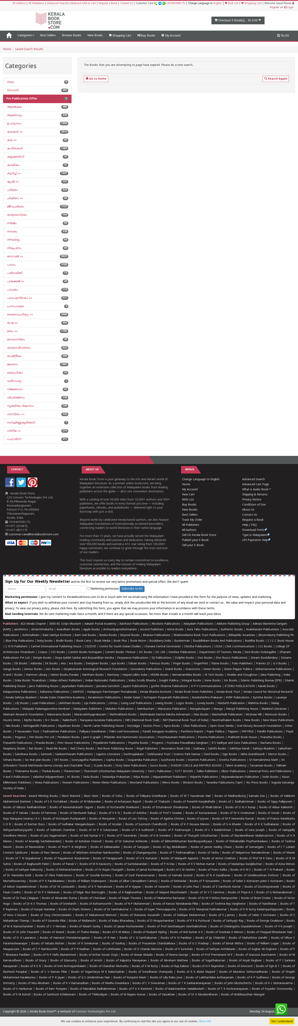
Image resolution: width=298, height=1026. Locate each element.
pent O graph (92, 737)
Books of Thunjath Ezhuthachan (196, 836)
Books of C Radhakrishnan (236, 802)
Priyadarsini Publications (109, 743)
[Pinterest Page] (33, 486)
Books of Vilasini (284, 853)
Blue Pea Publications (19, 641)
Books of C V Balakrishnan (213, 830)
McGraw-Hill (254, 714)
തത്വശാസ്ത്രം (16, 215)
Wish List (232, 3)
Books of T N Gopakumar (23, 858)
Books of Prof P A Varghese (67, 847)
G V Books (280, 663)
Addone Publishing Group (233, 624)
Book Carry (83, 641)
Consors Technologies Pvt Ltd (95, 1011)
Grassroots (192, 669)
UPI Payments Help (255, 540)
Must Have (91, 796)
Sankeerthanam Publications (74, 754)
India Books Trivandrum (30, 680)
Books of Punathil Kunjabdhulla (194, 802)
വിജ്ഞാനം (14, 389)
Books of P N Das (163, 864)
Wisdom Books (193, 782)
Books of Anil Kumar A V (86, 836)
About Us (248, 510)
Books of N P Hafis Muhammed (54, 955)
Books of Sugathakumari (208, 960)
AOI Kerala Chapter (33, 624)
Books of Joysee (198, 819)
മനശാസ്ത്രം (15, 339)
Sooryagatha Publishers (87, 760)
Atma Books (175, 629)
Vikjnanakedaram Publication (240, 777)
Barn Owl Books (85, 635)
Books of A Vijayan (128, 887)
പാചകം (12, 290)
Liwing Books (164, 703)
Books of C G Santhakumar (138, 938)
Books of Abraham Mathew (169, 960)
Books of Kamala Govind (175, 875)
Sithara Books (12, 760)
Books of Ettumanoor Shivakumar (165, 807)
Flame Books (220, 663)
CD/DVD (90, 646)
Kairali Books (266, 686)
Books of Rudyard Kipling (150, 932)
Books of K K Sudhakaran (262, 824)
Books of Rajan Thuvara (125, 898)
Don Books (204, 658)
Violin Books (270, 777)
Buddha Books (254, 641)
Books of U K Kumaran (141, 858)
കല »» (11, 140)
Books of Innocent (240, 966)
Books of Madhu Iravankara (110, 983)
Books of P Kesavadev (205, 881)
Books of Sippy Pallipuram (274, 802)
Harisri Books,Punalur (64, 675)
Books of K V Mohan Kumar (196, 864)
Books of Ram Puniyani (51, 989)
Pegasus (20, 737)
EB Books (20, 663)
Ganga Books (12, 669)
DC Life (160, 652)
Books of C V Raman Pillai (49, 972)
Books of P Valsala (15, 813)
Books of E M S (240, 870)
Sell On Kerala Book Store (199, 535)
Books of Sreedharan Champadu (151, 972)
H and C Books (13, 675)
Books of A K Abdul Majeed (196, 972)
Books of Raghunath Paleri (31, 864)
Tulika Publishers (207, 771)
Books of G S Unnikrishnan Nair (89, 977)
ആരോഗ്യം (14, 115)
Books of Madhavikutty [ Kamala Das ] (240, 796)
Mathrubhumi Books (123, 714)
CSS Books (58, 652)
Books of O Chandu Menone (143, 949)
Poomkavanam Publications (176, 737)
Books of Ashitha (134, 813)
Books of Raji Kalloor (175, 966)
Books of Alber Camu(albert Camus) (134, 881)
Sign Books (229, 754)
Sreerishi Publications (202, 760)
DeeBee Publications (182, 652)
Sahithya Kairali (239, 748)
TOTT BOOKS (184, 771)
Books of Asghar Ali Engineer (258, 949)
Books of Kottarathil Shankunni (118, 807)
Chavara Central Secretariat (162, 646)
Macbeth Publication (231, 703)
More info (205, 1021)
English (217, 3)
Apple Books (91, 629)
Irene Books (213, 680)
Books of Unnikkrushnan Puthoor (256, 875)
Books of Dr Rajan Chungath (104, 870)
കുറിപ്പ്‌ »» (13, 173)
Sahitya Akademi (264, 748)
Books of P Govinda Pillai (48, 921)
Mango (218, 709)
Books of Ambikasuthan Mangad (242, 994)
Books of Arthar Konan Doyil (98, 955)
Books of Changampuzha (140, 853)
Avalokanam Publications (262, 629)
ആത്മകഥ (14, 107)
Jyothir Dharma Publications (169, 686)
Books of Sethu (208, 853)
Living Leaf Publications (136, 703)
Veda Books (91, 777)
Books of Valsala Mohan (47, 943)
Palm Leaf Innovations (124, 731)
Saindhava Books (26, 754)
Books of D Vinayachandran (155, 921)
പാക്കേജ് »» (15, 281)
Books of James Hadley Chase (211, 847)
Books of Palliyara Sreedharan (146, 796)
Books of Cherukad (92, 898)
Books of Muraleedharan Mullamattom (247, 836)
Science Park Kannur (187, 754)
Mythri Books (33, 720)
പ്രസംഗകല (15, 306)
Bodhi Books (64, 641)
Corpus (42, 652)
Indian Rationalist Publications (105, 680)
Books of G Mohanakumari (274, 892)
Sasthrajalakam (133, 754)
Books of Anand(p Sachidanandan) (38, 841)
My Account (172, 35)
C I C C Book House (281, 641)
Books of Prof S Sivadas (166, 813)
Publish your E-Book (195, 540)
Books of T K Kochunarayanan (228, 989)
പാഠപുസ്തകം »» (19, 298)
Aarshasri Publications (133, 624)
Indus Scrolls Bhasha (142, 680)
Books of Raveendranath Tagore (71, 807)
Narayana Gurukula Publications (101, 720)
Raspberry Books (14, 748)
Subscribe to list (132, 589)
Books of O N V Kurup (240, 807)
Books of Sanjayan (136, 847)
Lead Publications (43, 703)
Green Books (212, 669)
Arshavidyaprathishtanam (120, 629)
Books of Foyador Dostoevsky (272, 989)
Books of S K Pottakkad (50, 802)
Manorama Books (59, 714)
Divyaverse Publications (132, 658)
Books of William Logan (263, 943)
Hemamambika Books (186, 675)
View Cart (188, 494)
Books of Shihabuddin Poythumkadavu (242, 841)
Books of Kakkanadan (105, 847)
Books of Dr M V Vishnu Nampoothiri (213, 898)
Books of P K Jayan (52, 977)
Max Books (201, 714)
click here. (67, 608)
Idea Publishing (270, 675)
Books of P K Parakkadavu (46, 881)
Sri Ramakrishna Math (263, 760)
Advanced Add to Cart (83, 3)
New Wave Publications (278, 720)
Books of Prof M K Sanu (255, 858)
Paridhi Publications (270, 731)
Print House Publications (73, 743)
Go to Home (97, 79)
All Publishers (36, 3)
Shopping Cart (253, 3)
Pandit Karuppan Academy (160, 731)
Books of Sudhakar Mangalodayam (71, 824)
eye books (118, 663)
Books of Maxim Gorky (85, 926)
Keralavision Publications (104, 697)
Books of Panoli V (64, 864)
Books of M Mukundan (85, 802)
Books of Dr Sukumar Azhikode (126, 841)
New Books (95, 35)
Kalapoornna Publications (20, 692)
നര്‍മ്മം (11, 223)
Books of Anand (53, 932)
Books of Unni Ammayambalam (65, 966)
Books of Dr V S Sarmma (207, 892)
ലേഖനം (12, 364)
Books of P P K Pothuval (193, 921)
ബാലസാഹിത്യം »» (19, 314)
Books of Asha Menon (280, 864)
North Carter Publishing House (104, 726)
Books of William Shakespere (87, 881)
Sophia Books (115, 760)
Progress (157, 743)
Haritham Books (93, 675)
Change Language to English (201, 479)
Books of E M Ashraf (16, 994)
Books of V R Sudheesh (138, 830)
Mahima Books (258, 703)
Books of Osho (112, 796)
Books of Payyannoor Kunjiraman (66, 858)
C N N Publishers (16, 646)
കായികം (13, 165)
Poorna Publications (211, 737)
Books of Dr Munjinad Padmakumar (203, 909)
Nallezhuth (69, 720)
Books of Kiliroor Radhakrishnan (24, 807)
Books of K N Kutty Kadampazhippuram (256, 909)
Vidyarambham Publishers (170, 777)
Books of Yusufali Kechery (93, 875)
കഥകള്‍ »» (14, 132)
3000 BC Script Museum (65, 624)
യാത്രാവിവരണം (18, 348)
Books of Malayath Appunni (179, 858)
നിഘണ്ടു (12, 240)
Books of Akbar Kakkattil (276, 807)
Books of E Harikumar (17, 989)
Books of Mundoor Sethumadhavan (243, 972)
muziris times (12, 720)
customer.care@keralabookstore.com (33, 534)
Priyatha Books (138, 743)
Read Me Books (56, 748)
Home (7, 49)
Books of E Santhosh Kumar (222, 887)
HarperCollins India (134, 675)
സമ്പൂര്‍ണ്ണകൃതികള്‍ (20, 422)
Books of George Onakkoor (265, 921)
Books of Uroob (268, 813)
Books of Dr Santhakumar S (112, 909)
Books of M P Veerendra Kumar (233, 819)
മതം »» (12, 331)
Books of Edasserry (63, 960)
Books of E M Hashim (180, 870)
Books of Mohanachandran (64, 870)
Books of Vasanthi (157, 887)
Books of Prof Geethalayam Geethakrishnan (177, 926)
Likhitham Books (69, 703)
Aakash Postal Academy (100, 624)
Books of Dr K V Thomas (30, 904)
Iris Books (230, 680)
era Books (76, 663)
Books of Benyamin (102, 819)
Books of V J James (222, 915)
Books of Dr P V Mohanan (42, 892)
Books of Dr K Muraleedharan (198, 994)
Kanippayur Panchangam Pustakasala (112, 692)
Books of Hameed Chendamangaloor (65, 938)
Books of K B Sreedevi (155, 836)
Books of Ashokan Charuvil (83, 841)
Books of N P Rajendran (208, 966)
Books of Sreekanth (63, 904)
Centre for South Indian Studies (120, 646)
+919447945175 (175, 3)
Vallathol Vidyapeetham (48, 777)
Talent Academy (235, 765)
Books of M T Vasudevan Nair (190, 796)
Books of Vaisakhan (162, 994)
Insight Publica (168, 680)
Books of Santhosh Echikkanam (55, 994)
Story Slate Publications (131, 765)
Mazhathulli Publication (227, 714)
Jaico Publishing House (43, 686)
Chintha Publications (197, 646)
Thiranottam (71, 771)
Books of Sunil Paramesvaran (135, 875)
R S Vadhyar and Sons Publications (234, 743)
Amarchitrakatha (42, 629)
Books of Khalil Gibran (207, 807)
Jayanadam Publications (77, 686)
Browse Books (71, 35)
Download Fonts (253, 530)
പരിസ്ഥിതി (14, 273)
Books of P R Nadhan (75, 949)
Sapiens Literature (108, 754)
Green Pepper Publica (238, 669)
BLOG (284, 35)
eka (63, 663)
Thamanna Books (26, 771)
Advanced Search (57, 3)
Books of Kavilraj (113, 943)
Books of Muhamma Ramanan (164, 898)
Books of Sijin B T (268, 966)
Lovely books (205, 703)
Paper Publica (215, 731)
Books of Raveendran (30, 847)
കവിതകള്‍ (14, 148)
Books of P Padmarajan (174, 830)
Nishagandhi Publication (39, 726)
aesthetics (21, 629)
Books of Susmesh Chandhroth (146, 824)
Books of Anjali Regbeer (245, 960)
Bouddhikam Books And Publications (217, 641)
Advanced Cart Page (255, 484)
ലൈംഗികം (14, 373)
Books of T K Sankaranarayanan (189, 983)
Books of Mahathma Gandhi (248, 938)
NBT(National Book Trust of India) (185, 720)
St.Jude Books (103, 765)
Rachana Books (270, 743)
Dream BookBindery (264, 658)
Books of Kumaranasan (201, 813)
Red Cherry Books (82, 748)
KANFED (78, 692)
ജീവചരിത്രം (15, 206)
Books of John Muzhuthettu (233, 983)
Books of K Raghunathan (125, 892)
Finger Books (181, 663)
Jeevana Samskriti (108, 686)
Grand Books (173, 669)
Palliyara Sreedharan (92, 731)
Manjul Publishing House (242, 709)
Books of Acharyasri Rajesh (123, 802)
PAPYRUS (248, 731)
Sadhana (199, 748)
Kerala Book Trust (228, 692)
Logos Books (185, 703)
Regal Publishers (147, 748)
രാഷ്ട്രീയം (14, 356)
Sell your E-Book (193, 545)
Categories (25, 35)
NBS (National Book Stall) (142, 720)
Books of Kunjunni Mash (130, 977)
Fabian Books (137, 663)
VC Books (73, 777)
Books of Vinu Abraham (34, 983)
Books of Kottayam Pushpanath (64, 819)
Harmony (113, 675)
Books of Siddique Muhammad (184, 915)
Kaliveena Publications (54, 692)
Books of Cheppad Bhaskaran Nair (270, 932)
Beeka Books (108, 635)
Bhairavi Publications (156, 635)
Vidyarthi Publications (204, 777)
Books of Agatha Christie (167, 819)
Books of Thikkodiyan (93, 994)
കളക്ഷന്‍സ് (15, 157)
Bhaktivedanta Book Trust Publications (199, 635)
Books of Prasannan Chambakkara (152, 943)
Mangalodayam (200, 709)
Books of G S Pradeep (194, 943)
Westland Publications (145, 782)
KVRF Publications (238, 697)
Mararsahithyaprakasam (90, 714)
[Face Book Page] (10, 486)
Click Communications (240, 646)
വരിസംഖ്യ (13, 381)
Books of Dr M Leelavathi (57, 887)
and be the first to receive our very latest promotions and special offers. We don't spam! (96, 581)
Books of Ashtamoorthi (95, 904)
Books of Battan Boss (29, 824)
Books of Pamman (44, 813)
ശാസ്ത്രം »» (15, 414)
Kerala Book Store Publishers (194, 692)
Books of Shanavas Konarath (140, 915)
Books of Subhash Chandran (55, 830)
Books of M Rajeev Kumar (128, 994)
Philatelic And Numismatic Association (129, 737)
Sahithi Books (217, 748)
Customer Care (160, 3)
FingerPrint (201, 663)
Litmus (113, 703)
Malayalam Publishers (87, 709)
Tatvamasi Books (261, 765)
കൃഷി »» (12, 182)
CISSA (218, 646)
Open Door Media (222, 726)
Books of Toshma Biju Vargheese (224, 904)
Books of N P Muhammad (132, 904)
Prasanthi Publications (17, 743)
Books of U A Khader (227, 824)
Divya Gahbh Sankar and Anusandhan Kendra (84, 658)
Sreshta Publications (232, 760)
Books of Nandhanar (263, 904)
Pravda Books (45, 743)
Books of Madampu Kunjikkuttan (240, 864)
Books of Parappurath (108, 858)
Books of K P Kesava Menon (190, 824)
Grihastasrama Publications (273, 669)
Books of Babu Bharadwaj (116, 921)
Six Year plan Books (38, 760)
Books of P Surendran (122, 836)
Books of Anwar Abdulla (137, 955)
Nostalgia (133, 726)
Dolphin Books (184, 658)
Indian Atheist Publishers (65, 680)
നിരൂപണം (14, 248)
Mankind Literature (274, 709)
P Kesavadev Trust (27, 731)
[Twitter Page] (21, 486)
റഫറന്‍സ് (13, 439)
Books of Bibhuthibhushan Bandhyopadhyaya (181, 841)
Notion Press (152, 726)
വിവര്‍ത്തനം (15, 398)
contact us (216, 603)
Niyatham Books (69, 726)
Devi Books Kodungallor (260, 652)
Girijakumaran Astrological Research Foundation (95, 669)
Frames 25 (263, 663)
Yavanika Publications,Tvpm (224, 782)
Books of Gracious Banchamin (256, 955)
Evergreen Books (97, 663)
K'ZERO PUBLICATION (240, 686)
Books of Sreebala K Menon (224, 932)
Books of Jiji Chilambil (210, 938)
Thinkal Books (51, 771)
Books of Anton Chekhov (219, 858)
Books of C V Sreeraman (148, 983)
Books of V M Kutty (145, 966)
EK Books (51, 663)
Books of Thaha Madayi (83, 932)
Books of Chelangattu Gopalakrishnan (235, 926)
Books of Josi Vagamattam (48, 836)
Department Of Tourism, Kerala (220, 652)
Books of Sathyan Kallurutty (24, 870)
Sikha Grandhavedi (252, 754)
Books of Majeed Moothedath (166, 892)
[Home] (9, 36)
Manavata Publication (172, 709)
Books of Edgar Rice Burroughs (84, 892)
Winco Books (171, 782)
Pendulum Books (68, 737)
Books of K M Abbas (116, 932)
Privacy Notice (251, 499)
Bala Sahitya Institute (57, 635)
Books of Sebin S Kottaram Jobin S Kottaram (253, 881)
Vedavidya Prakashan (116, 777)
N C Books (52, 720)
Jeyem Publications (135, 686)
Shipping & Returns (254, 494)
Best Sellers (48, 35)
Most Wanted (71, 796)
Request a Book (108, 3)
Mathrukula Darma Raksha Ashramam (165, 714)
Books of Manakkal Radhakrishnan (93, 989)
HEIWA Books (159, 675)
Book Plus (120, 641)
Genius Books (33, 669)
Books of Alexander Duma (59, 898)
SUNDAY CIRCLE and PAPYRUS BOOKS (196, 765)
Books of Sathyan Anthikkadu (215, 949)
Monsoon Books (276, 714)
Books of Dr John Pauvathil (21, 932)
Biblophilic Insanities (241, 635)
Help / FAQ (249, 525)
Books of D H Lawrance (19, 938)
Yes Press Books (257, 782)
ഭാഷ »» (12, 323)
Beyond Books (130, 635)
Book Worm (138, 641)
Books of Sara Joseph (250, 830)
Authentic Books (232, 629)
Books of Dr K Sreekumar (237, 813)
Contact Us (126, 3)
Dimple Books (42, 658)
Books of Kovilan (110, 824)
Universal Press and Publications (270, 771)
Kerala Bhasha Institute (155, 692)
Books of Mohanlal (173, 881)
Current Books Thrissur (120, 652)
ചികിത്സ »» (14, 198)
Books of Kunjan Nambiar (38, 909)
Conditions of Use (254, 505)
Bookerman (182, 641)
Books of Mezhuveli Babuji (77, 813)
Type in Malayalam (254, 535)
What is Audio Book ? (256, 489)
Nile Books (12, 726)
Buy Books (147, 35)
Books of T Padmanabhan (177, 853)
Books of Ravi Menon (45, 853)
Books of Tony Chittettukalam (51, 915)
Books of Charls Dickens (75, 909)
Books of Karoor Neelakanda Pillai (175, 904)
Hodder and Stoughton (242, 675)
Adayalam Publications (198, 624)
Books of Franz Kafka (212, 870)
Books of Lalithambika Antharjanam (210, 977)
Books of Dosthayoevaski (261, 887)
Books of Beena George (172, 955)
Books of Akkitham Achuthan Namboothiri (91, 853)
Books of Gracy (35, 960)
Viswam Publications (75, 782)
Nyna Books (172, 726)
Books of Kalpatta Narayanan (126, 960)
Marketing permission (104, 589)
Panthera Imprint (192, 731)
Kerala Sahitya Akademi (20, 697)
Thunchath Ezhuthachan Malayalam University (114, 771)
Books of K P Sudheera (252, 977)
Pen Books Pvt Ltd (41, 737)
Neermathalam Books (226, 720)
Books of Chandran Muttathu (109, 966)
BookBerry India (160, 641)
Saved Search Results (29, 49)
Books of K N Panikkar (176, 938)
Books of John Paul (186, 887)
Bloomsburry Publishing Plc (276, 635)
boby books (45, 641)
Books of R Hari (105, 938)
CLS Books (265, 646)
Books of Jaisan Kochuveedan (124, 926)
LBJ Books (22, 703)
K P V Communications (206, 686)
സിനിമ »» (13, 431)
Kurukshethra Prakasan (207, 697)
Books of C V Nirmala (51, 926)
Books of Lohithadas (107, 949)
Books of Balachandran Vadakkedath (179, 989)
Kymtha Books (262, 697)
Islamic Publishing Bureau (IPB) (261, 680)
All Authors (19, 3)
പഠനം (11, 265)
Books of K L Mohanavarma (274, 983)
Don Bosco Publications (232, 658)
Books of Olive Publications (53, 875)
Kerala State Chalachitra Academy (62, 697)
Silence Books (277, 754)
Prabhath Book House (242, 737)
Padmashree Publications (59, 731)
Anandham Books (68, 629)
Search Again (277, 79)
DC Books (145, 652)
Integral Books (191, 680)
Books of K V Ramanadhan (71, 983)
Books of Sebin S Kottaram (257, 915)
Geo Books (53, 669)
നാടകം (11, 231)
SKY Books (61, 760)
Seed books (211, 754)
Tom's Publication (159, 771)
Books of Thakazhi (157, 802)
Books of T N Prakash (268, 870)
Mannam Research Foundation (23, 714)
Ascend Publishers (152, 629)
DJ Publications (162, 658)
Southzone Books (172, 760)
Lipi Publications (94, 703)
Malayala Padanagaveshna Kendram (46, 709)
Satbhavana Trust (158, 754)
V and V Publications (16, 777)
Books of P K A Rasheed (135, 989)
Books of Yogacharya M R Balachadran (97, 972)
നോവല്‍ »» (14, 256)
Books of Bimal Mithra (227, 943)
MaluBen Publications (119, 709)
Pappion (233, 731)
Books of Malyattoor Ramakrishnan (246, 853)
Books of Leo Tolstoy (133, 819)
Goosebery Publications (146, 669)
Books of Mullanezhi (82, 921)
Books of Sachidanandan (131, 864)
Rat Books (36, 748)
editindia (36, 663)
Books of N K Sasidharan (213, 875)
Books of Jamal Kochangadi (145, 870)
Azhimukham (30, 635)
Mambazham (145, 709)
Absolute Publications (166, 624)
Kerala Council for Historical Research (268, 692)
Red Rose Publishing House (115, 748)
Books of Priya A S (240, 892)
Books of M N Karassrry (95, 864)
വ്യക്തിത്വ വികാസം (20, 406)
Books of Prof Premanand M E (212, 955)
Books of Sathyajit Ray (228, 921)
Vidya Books (141, 777)
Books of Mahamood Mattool (95, 915)
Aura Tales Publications (202, 629)
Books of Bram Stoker (256, 898)
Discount (12, 90)
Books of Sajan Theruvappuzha (155, 909)
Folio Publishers (242, 663)
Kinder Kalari (132, 697)
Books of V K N (109, 813)
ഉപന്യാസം (14, 123)
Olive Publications (195, 726)
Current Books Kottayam (85, 652)
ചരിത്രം (12, 190)
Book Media (102, 641)
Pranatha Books (271, 737)
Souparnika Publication (143, 760)
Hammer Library (36, 675)
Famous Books (160, 663)
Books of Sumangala (249, 847)
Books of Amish (91, 960)
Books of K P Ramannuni (95, 887)
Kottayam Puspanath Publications (166, 697)
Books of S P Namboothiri (40, 949)
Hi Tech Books (214, 675)
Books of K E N (31, 966)
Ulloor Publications (233, 771)
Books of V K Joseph (278, 926)
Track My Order (192, 520)
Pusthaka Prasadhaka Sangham (187, 743)
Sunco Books (158, 765)
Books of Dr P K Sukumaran (98, 830)
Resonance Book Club (175, 748)
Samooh (46, 754)
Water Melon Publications (109, 782)
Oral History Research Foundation (259, 726)
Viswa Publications (47, 782)
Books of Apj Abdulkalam (170, 847)
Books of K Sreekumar (83, 943)
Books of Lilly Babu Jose (166, 977)
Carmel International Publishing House (56, 646)
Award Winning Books (43, 796)
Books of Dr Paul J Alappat (21, 898)
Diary (10, 82)
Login (290, 7)
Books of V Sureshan (179, 949)
